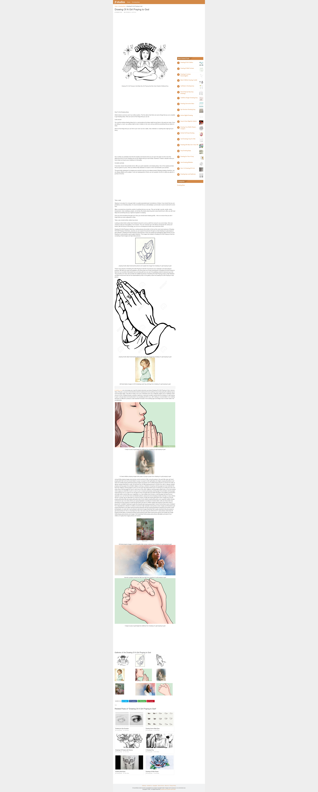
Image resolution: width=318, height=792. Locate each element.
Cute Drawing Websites (186, 162)
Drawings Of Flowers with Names (124, 750)
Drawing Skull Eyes (120, 771)
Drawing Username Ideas (187, 103)
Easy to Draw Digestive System (188, 121)
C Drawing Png (150, 750)
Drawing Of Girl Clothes (186, 62)
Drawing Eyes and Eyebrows (188, 174)
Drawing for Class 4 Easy (187, 156)
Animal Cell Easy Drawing (187, 133)
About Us (167, 785)
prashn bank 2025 (171, 789)
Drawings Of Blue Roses (152, 771)
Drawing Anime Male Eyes (152, 728)
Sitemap (144, 785)
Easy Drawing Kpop (185, 150)
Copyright (155, 785)
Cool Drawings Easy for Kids (187, 139)
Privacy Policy (173, 785)
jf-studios (120, 1)
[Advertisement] (145, 26)
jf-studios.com (118, 390)
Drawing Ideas (136, 2)
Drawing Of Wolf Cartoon (187, 68)
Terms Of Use (161, 785)
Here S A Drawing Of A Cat (187, 168)
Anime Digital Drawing (186, 115)
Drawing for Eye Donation (122, 728)
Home (128, 2)
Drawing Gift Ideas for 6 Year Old (189, 144)
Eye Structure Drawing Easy (187, 109)
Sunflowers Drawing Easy (187, 86)
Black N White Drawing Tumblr (188, 80)
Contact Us (149, 785)
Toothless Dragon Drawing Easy (189, 97)
